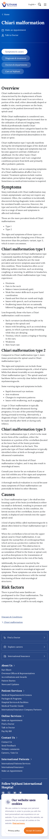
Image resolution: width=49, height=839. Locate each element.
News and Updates (10, 684)
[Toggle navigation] (45, 4)
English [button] (31, 4)
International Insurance (13, 767)
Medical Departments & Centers (17, 695)
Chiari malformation (13, 622)
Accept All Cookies (34, 831)
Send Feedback (9, 745)
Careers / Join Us (10, 752)
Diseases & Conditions (12, 617)
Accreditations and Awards (14, 677)
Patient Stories (8, 680)
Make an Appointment (15, 30)
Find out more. (19, 823)
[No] (45, 794)
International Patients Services (16, 763)
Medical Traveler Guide (13, 706)
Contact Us (7, 742)
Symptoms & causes (14, 51)
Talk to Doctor (11, 35)
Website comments (10, 749)
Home (7, 14)
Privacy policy (14, 831)
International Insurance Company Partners (21, 709)
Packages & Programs (11, 698)
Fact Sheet (6, 670)
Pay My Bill (7, 731)
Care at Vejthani (12, 71)
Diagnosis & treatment (15, 58)
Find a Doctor (8, 724)
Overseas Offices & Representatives (18, 673)
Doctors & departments (16, 65)
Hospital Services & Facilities (15, 702)
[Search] (39, 4)
